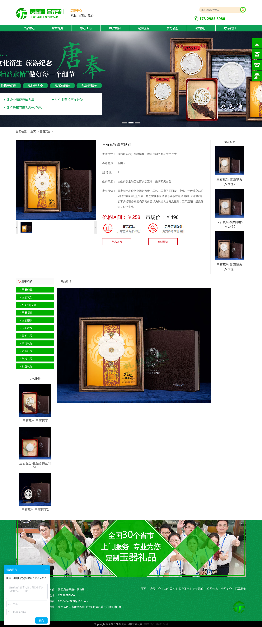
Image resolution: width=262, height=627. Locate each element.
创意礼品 (27, 366)
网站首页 (57, 28)
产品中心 (155, 588)
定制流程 (143, 28)
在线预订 (163, 241)
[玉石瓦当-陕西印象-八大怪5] (229, 245)
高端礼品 (27, 343)
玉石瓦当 (45, 131)
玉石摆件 (27, 312)
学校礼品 (27, 358)
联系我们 (230, 28)
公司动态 (172, 28)
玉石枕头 (27, 328)
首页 (143, 588)
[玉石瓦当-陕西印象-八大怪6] (229, 203)
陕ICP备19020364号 (155, 624)
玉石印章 (27, 289)
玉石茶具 (27, 320)
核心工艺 (86, 28)
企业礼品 (27, 351)
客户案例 (115, 28)
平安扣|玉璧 (29, 305)
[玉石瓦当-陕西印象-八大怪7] (229, 160)
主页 (33, 131)
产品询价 (116, 241)
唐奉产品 (26, 281)
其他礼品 (27, 335)
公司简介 (201, 28)
